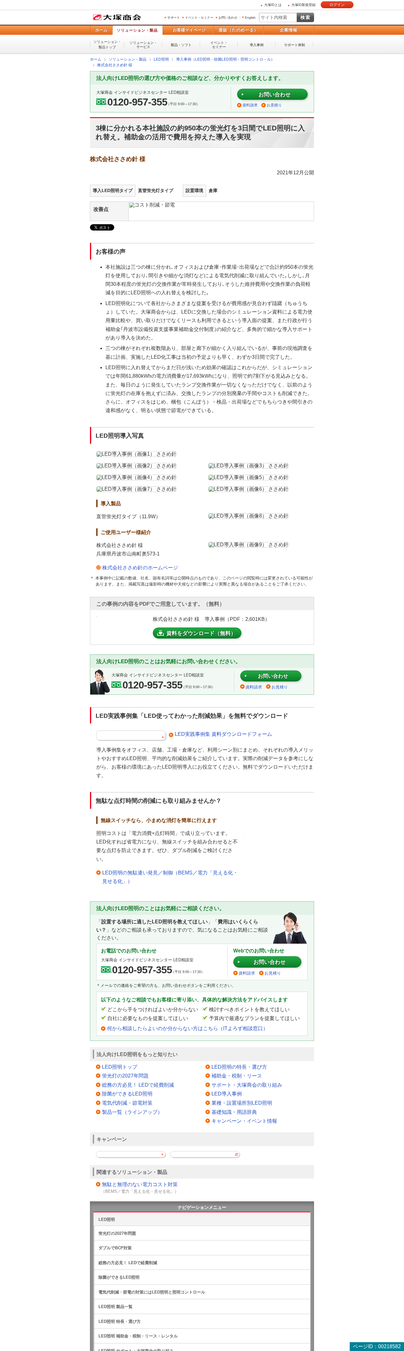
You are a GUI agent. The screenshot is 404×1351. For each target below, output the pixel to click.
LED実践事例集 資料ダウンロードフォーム (223, 733)
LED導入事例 (226, 1093)
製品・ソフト (181, 45)
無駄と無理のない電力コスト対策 (140, 1184)
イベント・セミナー (199, 17)
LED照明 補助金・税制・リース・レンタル (138, 1335)
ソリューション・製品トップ (107, 44)
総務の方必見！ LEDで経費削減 (138, 1084)
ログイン (337, 5)
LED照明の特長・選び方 (239, 1066)
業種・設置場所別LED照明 (241, 1102)
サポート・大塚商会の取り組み (246, 1084)
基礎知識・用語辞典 (234, 1111)
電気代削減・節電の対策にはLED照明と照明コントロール (151, 1291)
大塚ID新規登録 (303, 5)
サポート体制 (294, 45)
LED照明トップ (119, 1066)
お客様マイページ (189, 29)
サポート (173, 17)
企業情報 (288, 29)
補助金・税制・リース (236, 1075)
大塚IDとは (273, 5)
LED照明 (106, 1219)
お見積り (274, 105)
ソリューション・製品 (137, 30)
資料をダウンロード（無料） (201, 633)
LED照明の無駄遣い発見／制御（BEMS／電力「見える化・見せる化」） (170, 877)
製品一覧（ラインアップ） (132, 1111)
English (250, 17)
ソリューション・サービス (143, 45)
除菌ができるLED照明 (127, 1093)
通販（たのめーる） (238, 29)
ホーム (101, 29)
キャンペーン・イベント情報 (244, 1120)
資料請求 (250, 105)
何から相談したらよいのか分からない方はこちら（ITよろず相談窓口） (187, 1028)
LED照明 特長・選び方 (119, 1321)
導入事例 (257, 45)
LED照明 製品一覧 (115, 1306)
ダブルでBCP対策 (115, 1247)
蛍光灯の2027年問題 (125, 1075)
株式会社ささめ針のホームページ (140, 567)
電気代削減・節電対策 (127, 1102)
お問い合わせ (227, 17)
